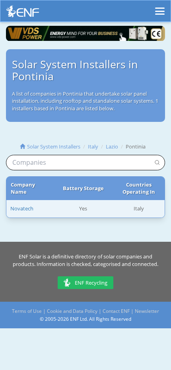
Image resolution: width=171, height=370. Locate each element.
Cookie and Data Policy (72, 311)
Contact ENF (116, 311)
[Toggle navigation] (160, 7)
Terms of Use (27, 311)
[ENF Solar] (22, 13)
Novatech (21, 208)
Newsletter (147, 311)
